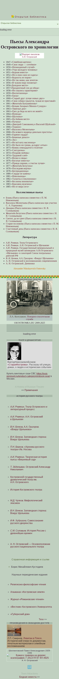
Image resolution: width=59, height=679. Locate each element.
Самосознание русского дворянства (26, 521)
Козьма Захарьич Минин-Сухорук (28, 106)
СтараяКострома (18, 364)
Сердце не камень (21, 173)
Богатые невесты (20, 160)
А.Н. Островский (29, 57)
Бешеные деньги (20, 137)
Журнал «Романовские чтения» (27, 599)
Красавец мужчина (21, 184)
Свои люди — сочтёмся (23, 64)
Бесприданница (20, 171)
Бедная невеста (19, 72)
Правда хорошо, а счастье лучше (28, 163)
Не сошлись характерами (24, 90)
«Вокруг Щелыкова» (30, 258)
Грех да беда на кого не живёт (27, 111)
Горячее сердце (19, 134)
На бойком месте (20, 119)
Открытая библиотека (30, 17)
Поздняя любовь (20, 153)
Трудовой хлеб (19, 155)
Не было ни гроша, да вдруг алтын (29, 145)
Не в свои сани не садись (24, 75)
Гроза (15, 95)
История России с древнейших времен (28, 531)
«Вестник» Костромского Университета (31, 607)
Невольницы (18, 176)
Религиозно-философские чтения (28, 584)
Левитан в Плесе (32, 638)
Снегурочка (18, 150)
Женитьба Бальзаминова (24, 103)
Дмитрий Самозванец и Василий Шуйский (33, 124)
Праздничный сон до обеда (25, 88)
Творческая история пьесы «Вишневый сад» (28, 458)
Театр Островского (22, 242)
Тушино (16, 127)
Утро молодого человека (24, 70)
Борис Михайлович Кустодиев (27, 567)
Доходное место (19, 85)
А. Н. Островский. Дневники (20, 263)
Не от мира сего (20, 186)
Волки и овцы (19, 158)
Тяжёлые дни (18, 108)
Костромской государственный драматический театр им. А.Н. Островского (26, 479)
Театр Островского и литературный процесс (28, 408)
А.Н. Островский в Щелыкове (27, 245)
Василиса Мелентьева (23, 129)
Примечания (31, 390)
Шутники (17, 116)
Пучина (16, 121)
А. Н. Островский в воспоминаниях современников (31, 261)
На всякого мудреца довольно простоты (31, 132)
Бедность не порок (21, 77)
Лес (14, 140)
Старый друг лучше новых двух (28, 98)
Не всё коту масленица (23, 142)
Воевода (16, 114)
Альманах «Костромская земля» (27, 592)
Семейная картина (21, 62)
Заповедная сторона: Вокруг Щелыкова (28, 438)
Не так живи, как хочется (24, 80)
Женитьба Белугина (22, 166)
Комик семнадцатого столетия (27, 147)
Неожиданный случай (23, 67)
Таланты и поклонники (23, 179)
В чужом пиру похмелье (24, 83)
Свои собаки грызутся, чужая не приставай (33, 101)
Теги (41, 619)
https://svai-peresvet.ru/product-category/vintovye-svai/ (28, 374)
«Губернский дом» (20, 614)
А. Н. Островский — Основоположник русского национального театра (30, 545)
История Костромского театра (26, 489)
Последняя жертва (21, 168)
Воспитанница (19, 93)
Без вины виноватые (22, 181)
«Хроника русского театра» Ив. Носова (27, 448)
